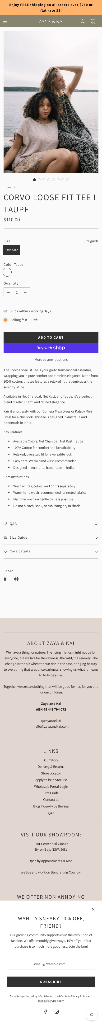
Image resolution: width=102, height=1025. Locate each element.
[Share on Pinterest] (16, 579)
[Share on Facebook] (5, 579)
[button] (34, 179)
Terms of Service (47, 1000)
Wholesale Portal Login (51, 786)
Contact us (51, 799)
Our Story (51, 760)
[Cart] (93, 21)
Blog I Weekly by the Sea (51, 806)
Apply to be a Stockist (51, 780)
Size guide (90, 241)
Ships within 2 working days (30, 311)
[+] (25, 292)
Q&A (51, 813)
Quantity (11, 283)
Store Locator (51, 773)
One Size (11, 249)
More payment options (51, 359)
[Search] (83, 21)
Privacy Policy (79, 996)
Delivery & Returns (51, 766)
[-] (8, 292)
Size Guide (51, 793)
